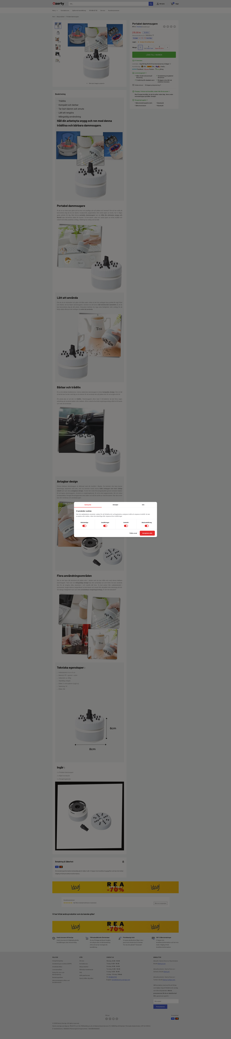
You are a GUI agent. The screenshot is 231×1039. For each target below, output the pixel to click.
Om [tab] (143, 505)
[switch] (84, 526)
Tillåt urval (133, 533)
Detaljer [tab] (115, 505)
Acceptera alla (147, 533)
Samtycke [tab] (87, 505)
